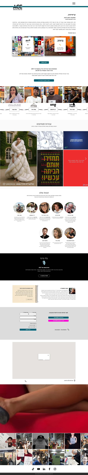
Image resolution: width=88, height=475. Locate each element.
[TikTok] (33, 469)
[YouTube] (38, 469)
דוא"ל (35, 315)
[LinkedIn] (44, 469)
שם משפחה (26, 312)
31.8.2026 (55, 320)
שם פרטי (34, 312)
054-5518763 (63, 329)
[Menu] (74, 3)
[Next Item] (2, 101)
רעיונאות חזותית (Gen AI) (28, 48)
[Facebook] (49, 469)
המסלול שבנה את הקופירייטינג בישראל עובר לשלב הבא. (60, 48)
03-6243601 (57, 329)
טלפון (35, 319)
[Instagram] (55, 469)
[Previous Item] (85, 101)
